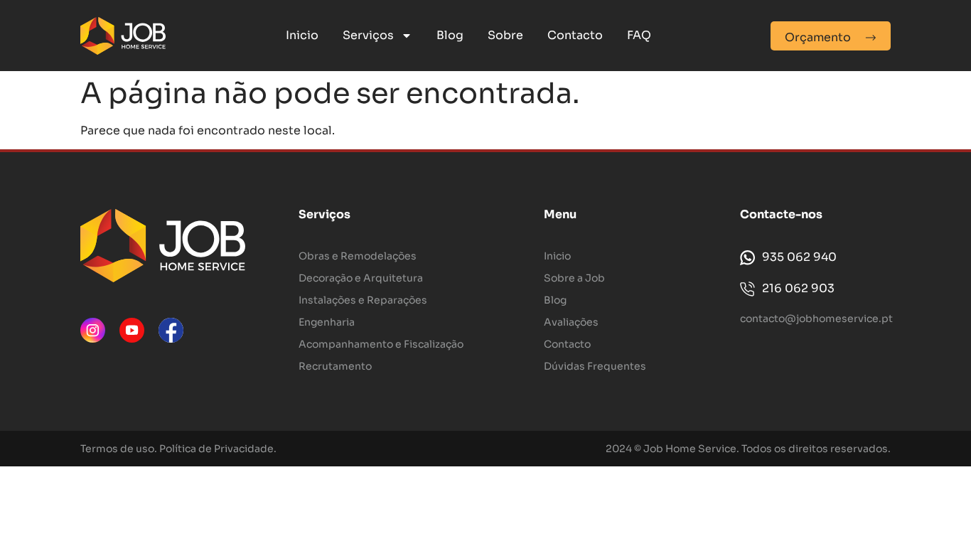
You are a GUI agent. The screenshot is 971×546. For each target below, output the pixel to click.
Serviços (368, 35)
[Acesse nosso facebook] (171, 330)
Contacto (575, 35)
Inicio (302, 35)
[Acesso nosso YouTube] (131, 330)
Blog (449, 35)
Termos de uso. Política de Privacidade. (178, 448)
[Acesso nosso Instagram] (92, 330)
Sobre (505, 35)
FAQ (639, 35)
